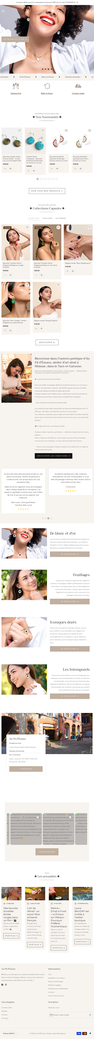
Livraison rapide (78, 93)
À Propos (4, 1018)
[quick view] (10, 169)
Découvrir (45, 342)
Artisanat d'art (16, 93)
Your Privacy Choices (56, 996)
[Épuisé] (5, 275)
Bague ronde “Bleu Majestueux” (78, 263)
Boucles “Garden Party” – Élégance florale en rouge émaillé (13, 265)
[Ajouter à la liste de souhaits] (19, 130)
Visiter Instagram (47, 852)
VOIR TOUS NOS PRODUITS (45, 191)
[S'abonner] (90, 1015)
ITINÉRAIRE (26, 769)
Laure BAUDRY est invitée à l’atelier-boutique (82, 914)
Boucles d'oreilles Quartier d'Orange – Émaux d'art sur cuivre (59, 159)
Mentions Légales (54, 985)
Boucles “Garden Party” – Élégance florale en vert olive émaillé (45, 265)
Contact (51, 992)
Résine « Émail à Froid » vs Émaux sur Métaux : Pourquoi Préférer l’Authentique (59, 917)
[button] (43, 69)
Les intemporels (14, 39)
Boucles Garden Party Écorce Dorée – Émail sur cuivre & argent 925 (12, 159)
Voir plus (10, 936)
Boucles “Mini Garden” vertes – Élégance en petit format (15, 322)
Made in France (47, 93)
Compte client (6, 1008)
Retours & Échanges (55, 981)
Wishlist (4, 1011)
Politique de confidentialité (58, 989)
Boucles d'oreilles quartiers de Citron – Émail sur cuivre (81, 159)
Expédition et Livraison (56, 978)
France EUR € (9, 1033)
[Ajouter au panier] (5, 169)
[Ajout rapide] (14, 536)
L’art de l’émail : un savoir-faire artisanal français (33, 914)
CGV (49, 974)
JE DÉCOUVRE (68, 554)
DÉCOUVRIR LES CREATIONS (52, 456)
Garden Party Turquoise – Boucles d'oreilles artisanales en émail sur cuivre (34, 160)
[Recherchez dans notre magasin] (87, 11)
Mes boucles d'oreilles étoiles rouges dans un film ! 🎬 (10, 914)
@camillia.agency (59, 1033)
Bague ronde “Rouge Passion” (46, 321)
